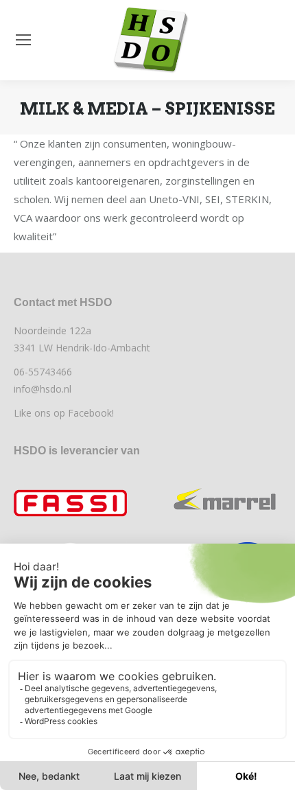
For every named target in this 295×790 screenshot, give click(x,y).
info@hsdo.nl (42, 388)
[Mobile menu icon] (23, 39)
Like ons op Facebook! (64, 412)
